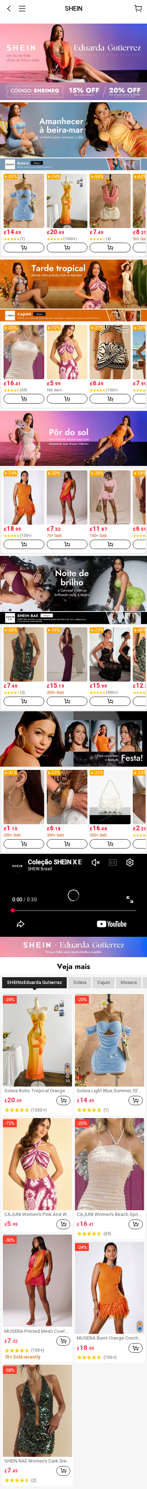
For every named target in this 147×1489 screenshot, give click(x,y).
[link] (73, 62)
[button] (9, 8)
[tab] (34, 982)
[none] (73, 20)
